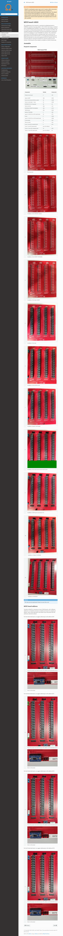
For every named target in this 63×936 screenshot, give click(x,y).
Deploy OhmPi (4, 55)
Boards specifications (5, 27)
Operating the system (5, 63)
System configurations (5, 46)
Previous (28, 925)
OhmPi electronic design (6, 25)
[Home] (24, 2)
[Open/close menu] (0, 33)
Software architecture (5, 60)
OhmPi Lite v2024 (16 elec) (6, 48)
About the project (4, 21)
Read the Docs (46, 933)
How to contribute (4, 73)
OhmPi (9, 1)
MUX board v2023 (4, 33)
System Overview (4, 19)
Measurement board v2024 (6, 31)
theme (36, 933)
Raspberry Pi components (6, 42)
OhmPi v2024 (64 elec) (5, 52)
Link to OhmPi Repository (6, 80)
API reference (4, 65)
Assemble (4, 34)
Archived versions (4, 75)
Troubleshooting (4, 70)
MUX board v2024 (4, 38)
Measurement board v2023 (6, 29)
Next (55, 925)
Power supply (4, 40)
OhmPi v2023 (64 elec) (5, 53)
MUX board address (6, 36)
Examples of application (5, 71)
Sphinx (29, 933)
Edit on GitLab (54, 2)
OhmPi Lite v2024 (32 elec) (6, 50)
